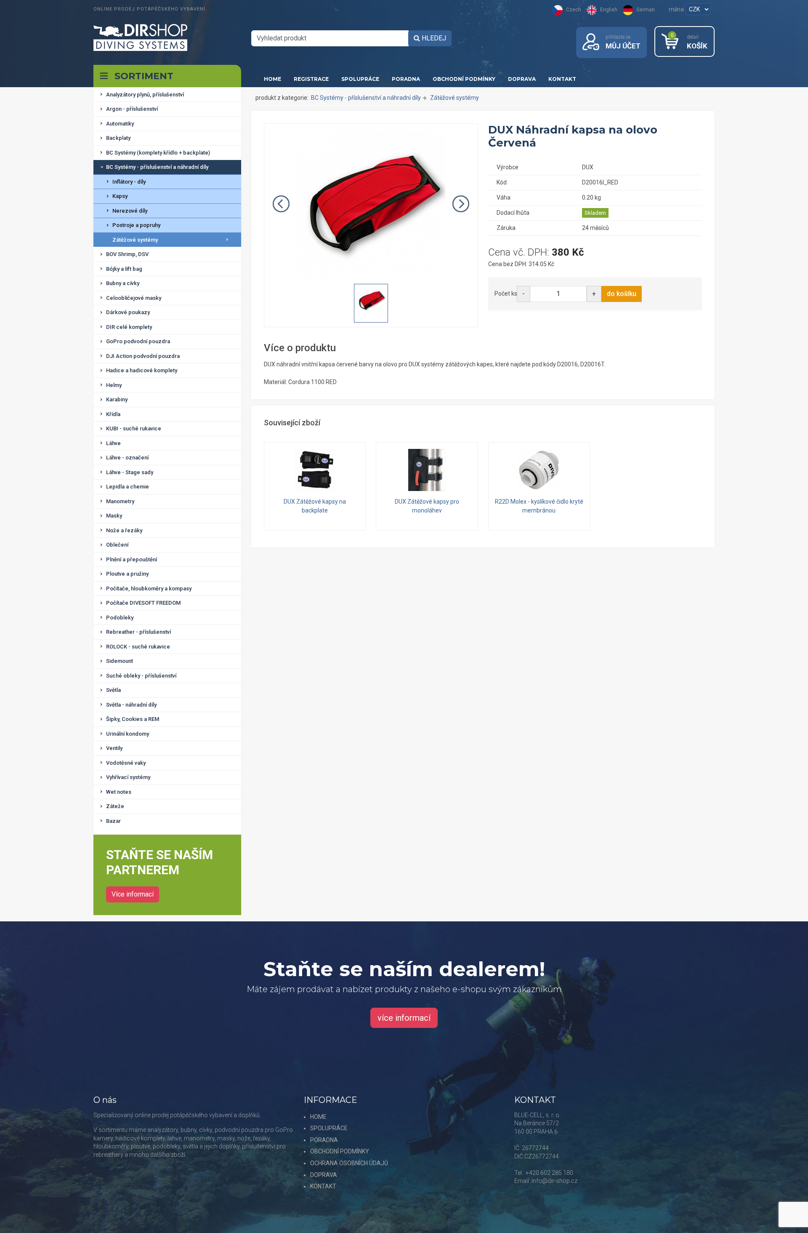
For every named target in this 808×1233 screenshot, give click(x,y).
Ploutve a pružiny (127, 574)
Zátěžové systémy (135, 240)
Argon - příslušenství (132, 109)
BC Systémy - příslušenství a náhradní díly (157, 167)
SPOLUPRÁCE (360, 79)
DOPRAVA (522, 79)
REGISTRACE (311, 79)
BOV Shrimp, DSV (127, 254)
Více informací (133, 894)
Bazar (113, 821)
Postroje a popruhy (136, 225)
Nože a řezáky (124, 530)
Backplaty (118, 138)
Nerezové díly (129, 211)
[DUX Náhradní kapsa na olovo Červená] (371, 204)
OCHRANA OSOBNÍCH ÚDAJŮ (349, 1163)
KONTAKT (562, 79)
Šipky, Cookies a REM (132, 719)
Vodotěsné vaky (126, 763)
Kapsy (120, 196)
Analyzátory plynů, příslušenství (145, 94)
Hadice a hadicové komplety (141, 370)
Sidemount (119, 661)
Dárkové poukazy (128, 312)
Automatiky (120, 123)
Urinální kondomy (127, 734)
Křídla (113, 414)
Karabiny (117, 399)
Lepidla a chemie (127, 486)
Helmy (114, 385)
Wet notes (118, 792)
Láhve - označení (127, 457)
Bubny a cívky (122, 283)
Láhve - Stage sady (129, 472)
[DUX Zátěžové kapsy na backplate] (315, 470)
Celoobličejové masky (133, 298)
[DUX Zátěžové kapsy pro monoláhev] (427, 470)
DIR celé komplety (129, 327)
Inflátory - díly (129, 182)
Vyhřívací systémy (128, 777)
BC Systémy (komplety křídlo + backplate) (158, 152)
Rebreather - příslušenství (138, 632)
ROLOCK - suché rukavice (138, 646)
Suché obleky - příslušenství (141, 676)
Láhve (113, 443)
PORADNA (406, 79)
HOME (272, 79)
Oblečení (117, 545)
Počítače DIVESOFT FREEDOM (143, 603)
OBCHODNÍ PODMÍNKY (464, 79)
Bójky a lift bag (124, 269)
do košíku (621, 294)
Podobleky (119, 617)
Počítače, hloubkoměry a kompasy (148, 588)
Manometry (120, 501)
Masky (114, 515)
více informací (404, 1018)
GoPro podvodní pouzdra (138, 341)
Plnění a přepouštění (131, 559)
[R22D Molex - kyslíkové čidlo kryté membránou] (539, 470)
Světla (113, 690)
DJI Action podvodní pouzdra (143, 356)
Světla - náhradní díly (131, 705)
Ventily (114, 748)
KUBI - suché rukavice (133, 428)
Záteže (115, 806)
